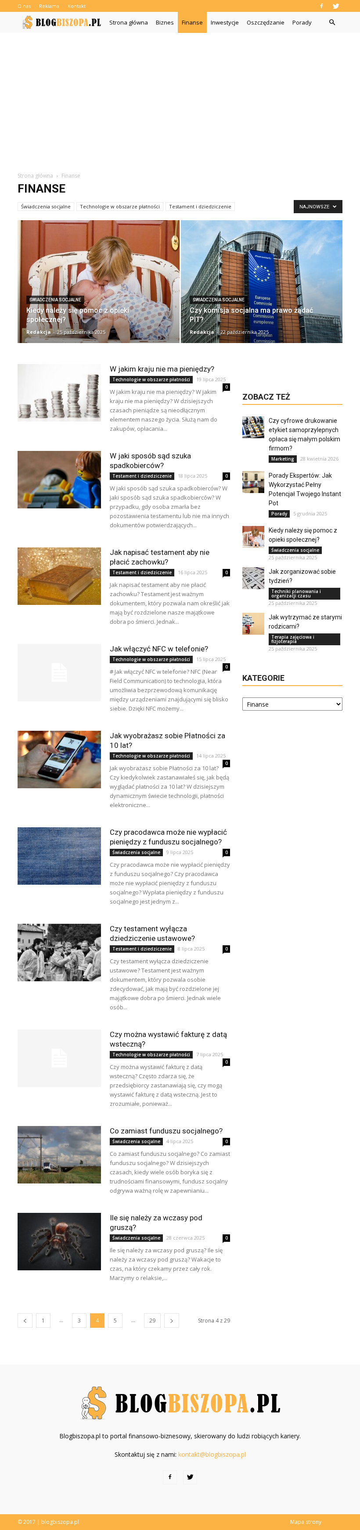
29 (152, 1320)
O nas (24, 6)
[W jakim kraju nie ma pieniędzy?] (59, 393)
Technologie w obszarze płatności (120, 206)
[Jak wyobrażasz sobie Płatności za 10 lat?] (59, 759)
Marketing (282, 459)
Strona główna (128, 22)
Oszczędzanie (265, 22)
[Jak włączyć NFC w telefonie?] (59, 672)
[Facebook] (321, 6)
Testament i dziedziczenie (200, 206)
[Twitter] (335, 6)
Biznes (165, 22)
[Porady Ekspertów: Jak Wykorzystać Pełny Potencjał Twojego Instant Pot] (253, 482)
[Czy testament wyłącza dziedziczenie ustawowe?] (59, 952)
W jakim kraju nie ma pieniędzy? (162, 369)
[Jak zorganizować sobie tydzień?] (253, 578)
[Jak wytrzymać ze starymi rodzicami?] (253, 624)
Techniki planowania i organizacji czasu (296, 593)
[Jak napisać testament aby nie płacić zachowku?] (59, 576)
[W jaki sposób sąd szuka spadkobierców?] (59, 479)
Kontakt (77, 6)
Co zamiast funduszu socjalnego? (166, 1130)
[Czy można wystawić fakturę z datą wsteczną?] (59, 1058)
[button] (331, 22)
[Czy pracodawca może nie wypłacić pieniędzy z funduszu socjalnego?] (59, 856)
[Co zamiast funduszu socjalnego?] (59, 1154)
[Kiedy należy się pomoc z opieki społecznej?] (99, 284)
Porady (302, 22)
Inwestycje (225, 22)
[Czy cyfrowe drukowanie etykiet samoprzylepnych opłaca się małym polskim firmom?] (253, 427)
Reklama (49, 6)
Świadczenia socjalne (46, 206)
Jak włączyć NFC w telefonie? (159, 648)
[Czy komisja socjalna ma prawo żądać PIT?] (262, 285)
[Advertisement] (180, 98)
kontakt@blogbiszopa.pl (212, 1454)
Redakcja (38, 332)
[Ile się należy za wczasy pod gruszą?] (59, 1241)
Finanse (192, 22)
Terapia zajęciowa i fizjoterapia (292, 639)
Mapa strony (305, 1522)
